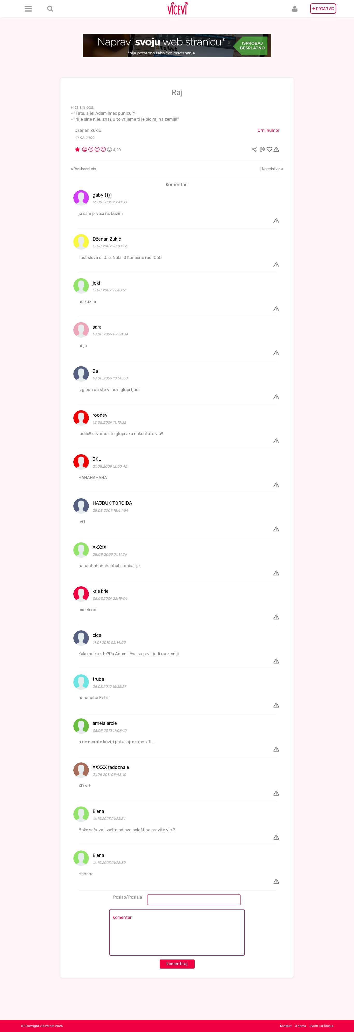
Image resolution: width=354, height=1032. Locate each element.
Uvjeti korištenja (321, 1026)
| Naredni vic (270, 169)
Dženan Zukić (88, 130)
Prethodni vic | (85, 169)
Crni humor (268, 130)
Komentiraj (177, 963)
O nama (300, 1026)
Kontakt (286, 1026)
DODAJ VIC (323, 8)
